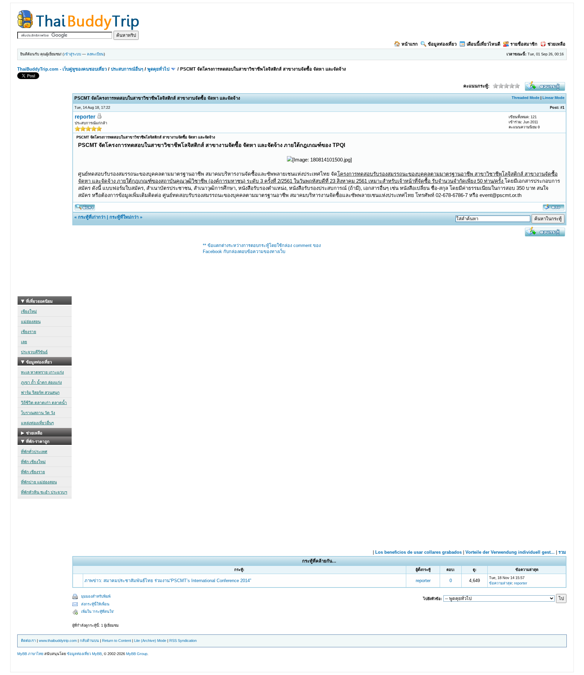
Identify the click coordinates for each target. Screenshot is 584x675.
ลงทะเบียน (95, 54)
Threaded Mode (525, 98)
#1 (562, 107)
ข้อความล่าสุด (500, 583)
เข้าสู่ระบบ (72, 54)
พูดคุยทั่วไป (158, 69)
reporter (85, 117)
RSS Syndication (183, 641)
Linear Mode (553, 98)
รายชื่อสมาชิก (523, 44)
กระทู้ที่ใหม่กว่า (124, 217)
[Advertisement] (45, 195)
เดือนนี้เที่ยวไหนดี (483, 44)
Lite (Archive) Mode (150, 641)
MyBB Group (136, 654)
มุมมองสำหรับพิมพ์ (96, 596)
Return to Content (116, 641)
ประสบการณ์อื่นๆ (127, 69)
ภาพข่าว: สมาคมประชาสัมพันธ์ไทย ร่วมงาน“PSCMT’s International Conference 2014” (167, 580)
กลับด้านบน (89, 641)
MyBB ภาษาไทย (30, 654)
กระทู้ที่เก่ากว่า (91, 217)
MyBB (97, 654)
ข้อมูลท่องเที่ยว (442, 44)
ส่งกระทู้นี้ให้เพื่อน (95, 604)
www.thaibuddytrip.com (58, 641)
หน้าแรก (410, 44)
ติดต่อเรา (28, 641)
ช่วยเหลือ (556, 44)
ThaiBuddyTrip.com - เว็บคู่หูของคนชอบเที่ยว (62, 69)
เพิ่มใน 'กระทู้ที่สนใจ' (97, 611)
